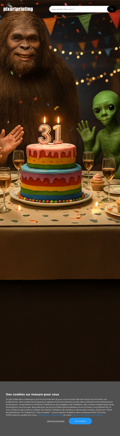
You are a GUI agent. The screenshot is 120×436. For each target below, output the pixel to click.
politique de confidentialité (50, 415)
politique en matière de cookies (87, 415)
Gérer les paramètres (55, 421)
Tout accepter (80, 421)
